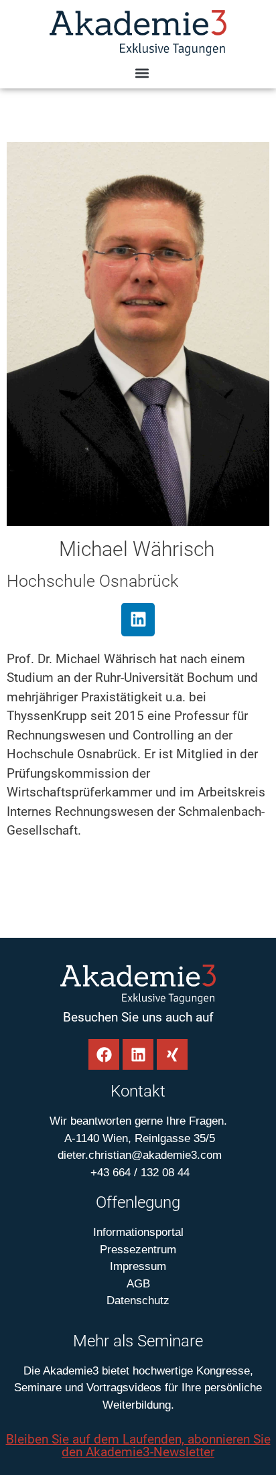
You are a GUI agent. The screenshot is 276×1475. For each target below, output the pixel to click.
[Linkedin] (138, 619)
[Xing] (172, 1054)
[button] (142, 73)
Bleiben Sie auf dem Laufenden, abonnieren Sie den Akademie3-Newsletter (138, 1445)
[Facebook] (103, 1054)
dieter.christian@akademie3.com (138, 1155)
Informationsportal (138, 1232)
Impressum (138, 1266)
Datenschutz (138, 1300)
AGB (138, 1283)
